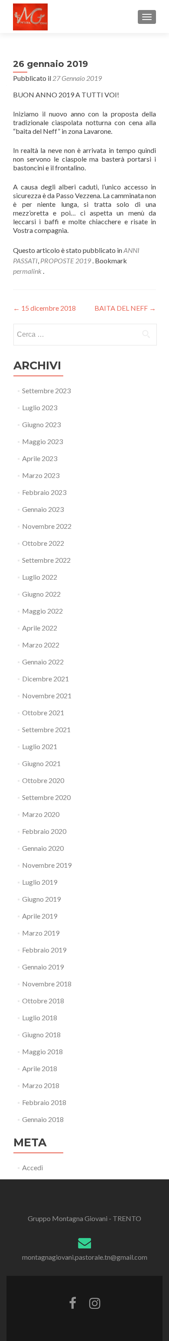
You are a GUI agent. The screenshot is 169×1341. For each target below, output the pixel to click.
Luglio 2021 (39, 746)
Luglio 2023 (39, 407)
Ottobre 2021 (43, 712)
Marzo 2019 (40, 933)
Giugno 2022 (41, 594)
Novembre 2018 (47, 983)
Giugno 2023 (41, 424)
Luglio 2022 (39, 577)
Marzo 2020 (40, 814)
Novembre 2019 (47, 865)
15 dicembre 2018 (44, 308)
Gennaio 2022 (43, 661)
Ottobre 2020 (43, 780)
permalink (28, 271)
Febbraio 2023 (44, 492)
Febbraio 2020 (44, 831)
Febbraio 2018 (44, 1102)
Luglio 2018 (39, 1017)
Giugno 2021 (41, 763)
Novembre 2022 (47, 526)
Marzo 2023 (40, 475)
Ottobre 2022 (43, 543)
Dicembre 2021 (45, 678)
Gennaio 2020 (43, 848)
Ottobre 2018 (43, 1000)
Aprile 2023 (39, 458)
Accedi (32, 1167)
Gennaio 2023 (43, 509)
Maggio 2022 (42, 611)
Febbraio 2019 (44, 950)
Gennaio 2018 (43, 1119)
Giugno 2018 (41, 1034)
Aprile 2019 (39, 916)
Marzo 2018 (40, 1085)
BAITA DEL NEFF (125, 308)
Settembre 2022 (46, 560)
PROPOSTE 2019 (65, 260)
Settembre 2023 (46, 390)
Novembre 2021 (47, 695)
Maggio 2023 (42, 441)
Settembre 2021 (46, 729)
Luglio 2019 (39, 882)
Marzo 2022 (40, 645)
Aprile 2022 (39, 628)
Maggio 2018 (42, 1051)
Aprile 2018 (39, 1068)
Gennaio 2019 (43, 967)
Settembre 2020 (46, 797)
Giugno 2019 (41, 899)
